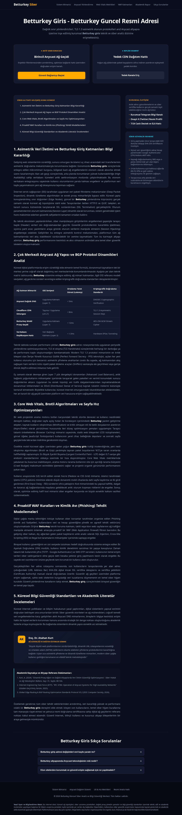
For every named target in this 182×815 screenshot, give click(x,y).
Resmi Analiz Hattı (122, 789)
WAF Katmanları (125, 4)
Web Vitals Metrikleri (105, 4)
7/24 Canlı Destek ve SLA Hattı (146, 123)
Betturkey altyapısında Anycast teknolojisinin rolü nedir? (91, 761)
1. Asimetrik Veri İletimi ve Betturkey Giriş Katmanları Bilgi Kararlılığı (52, 105)
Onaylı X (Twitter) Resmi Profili (146, 119)
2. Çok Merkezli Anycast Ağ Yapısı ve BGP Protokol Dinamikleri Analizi (52, 112)
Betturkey (25, 4)
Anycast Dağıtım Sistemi (80, 789)
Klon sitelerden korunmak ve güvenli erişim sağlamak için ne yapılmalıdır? (91, 770)
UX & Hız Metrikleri (102, 789)
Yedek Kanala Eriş (130, 75)
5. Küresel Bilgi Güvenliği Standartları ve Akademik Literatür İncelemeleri (54, 131)
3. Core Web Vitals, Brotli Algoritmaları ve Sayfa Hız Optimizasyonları (52, 118)
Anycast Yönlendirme (83, 4)
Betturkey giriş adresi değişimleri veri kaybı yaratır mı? (91, 752)
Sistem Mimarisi (63, 4)
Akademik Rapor (143, 4)
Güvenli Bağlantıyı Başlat (51, 75)
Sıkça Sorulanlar (161, 4)
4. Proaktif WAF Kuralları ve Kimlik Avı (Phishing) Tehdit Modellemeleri (53, 125)
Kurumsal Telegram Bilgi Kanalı (147, 114)
